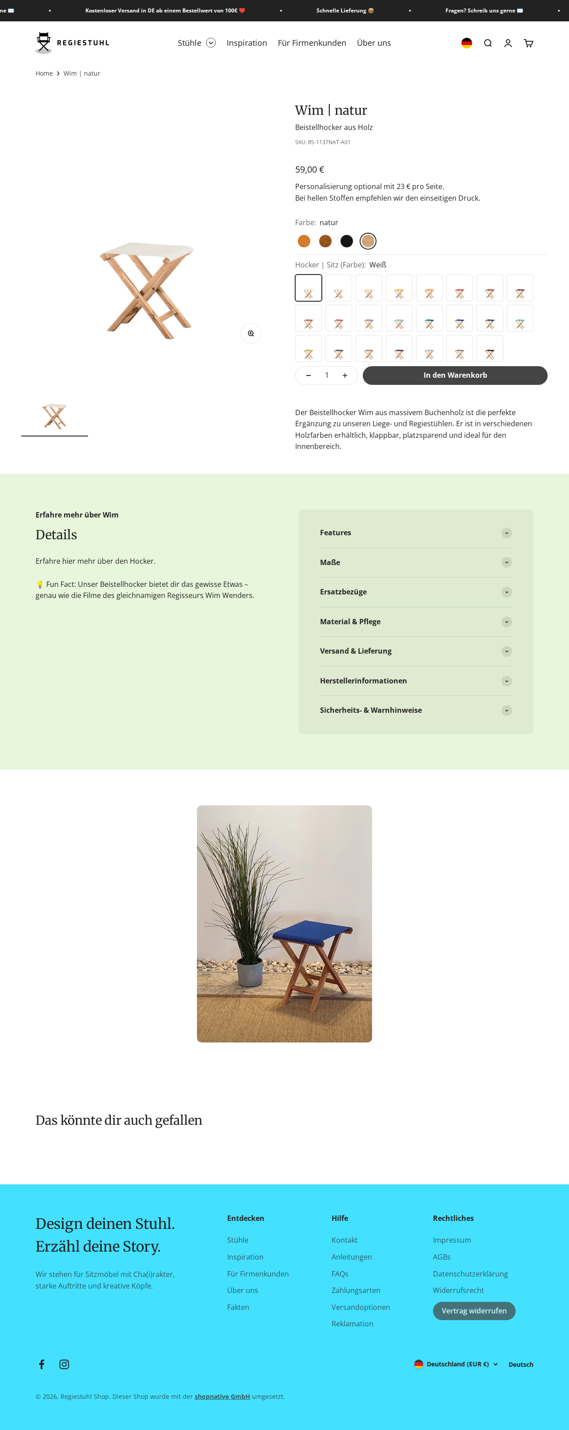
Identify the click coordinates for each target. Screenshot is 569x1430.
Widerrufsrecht (458, 1290)
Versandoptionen (361, 1307)
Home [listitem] (44, 73)
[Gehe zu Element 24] (54, 401)
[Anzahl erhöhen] (345, 375)
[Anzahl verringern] (308, 375)
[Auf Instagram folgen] (64, 1364)
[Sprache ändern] (466, 43)
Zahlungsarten (356, 1290)
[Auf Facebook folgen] (42, 1364)
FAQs (340, 1274)
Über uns (374, 42)
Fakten (238, 1307)
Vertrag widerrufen (474, 1311)
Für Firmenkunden (312, 42)
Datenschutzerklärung (470, 1274)
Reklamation (352, 1324)
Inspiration (247, 42)
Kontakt (345, 1240)
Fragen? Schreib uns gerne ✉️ (478, 10)
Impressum (452, 1240)
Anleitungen (352, 1257)
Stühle (189, 42)
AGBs (442, 1257)
